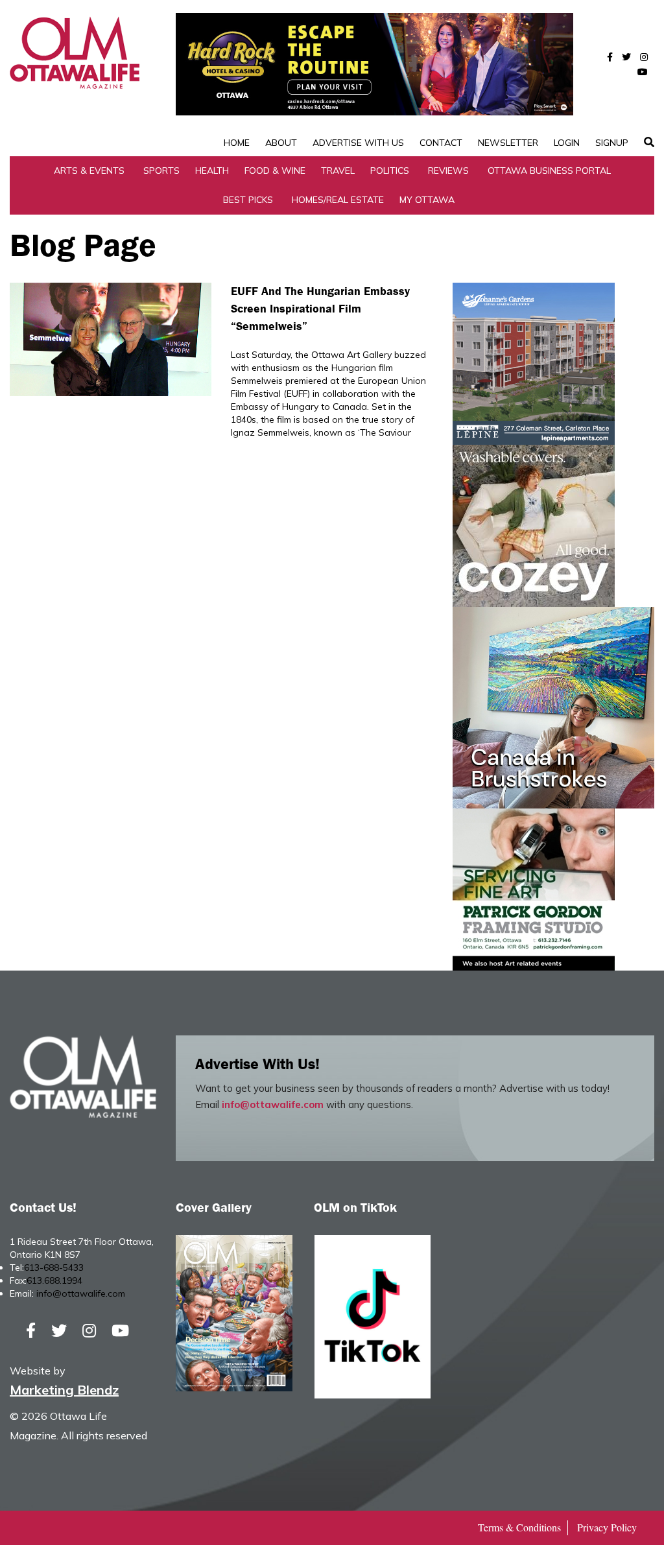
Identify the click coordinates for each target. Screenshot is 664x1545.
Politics (389, 170)
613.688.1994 (54, 1280)
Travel (338, 170)
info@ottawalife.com (273, 1104)
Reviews (448, 170)
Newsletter (508, 142)
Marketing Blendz (64, 1390)
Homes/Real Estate (338, 200)
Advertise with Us (358, 142)
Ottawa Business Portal (549, 170)
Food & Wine (274, 170)
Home (237, 142)
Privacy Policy (607, 1527)
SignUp (611, 142)
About (281, 142)
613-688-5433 (54, 1267)
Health (212, 170)
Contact (441, 142)
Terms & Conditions (519, 1527)
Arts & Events (89, 170)
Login (567, 142)
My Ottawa (427, 200)
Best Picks (248, 200)
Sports (161, 170)
